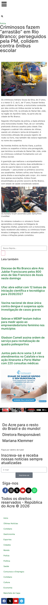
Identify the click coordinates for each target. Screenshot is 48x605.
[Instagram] (11, 490)
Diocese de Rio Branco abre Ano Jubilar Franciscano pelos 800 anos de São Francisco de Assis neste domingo (22, 273)
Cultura (6, 582)
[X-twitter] (17, 490)
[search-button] (2, 16)
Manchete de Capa (11, 593)
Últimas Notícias (10, 523)
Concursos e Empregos (13, 571)
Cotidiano (7, 529)
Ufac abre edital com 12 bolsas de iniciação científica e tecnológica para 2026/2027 (23, 291)
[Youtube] (23, 490)
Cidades (7, 545)
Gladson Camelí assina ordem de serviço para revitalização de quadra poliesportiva (23, 341)
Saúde (6, 566)
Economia (7, 587)
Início (5, 518)
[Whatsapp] (34, 490)
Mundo (6, 550)
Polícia (3, 23)
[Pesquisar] (3, 253)
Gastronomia (9, 534)
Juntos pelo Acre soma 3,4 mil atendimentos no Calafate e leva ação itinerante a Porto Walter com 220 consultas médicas (22, 358)
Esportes (7, 539)
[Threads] (28, 490)
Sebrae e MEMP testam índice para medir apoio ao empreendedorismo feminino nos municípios (23, 323)
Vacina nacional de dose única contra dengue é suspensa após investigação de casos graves (22, 306)
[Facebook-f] (5, 490)
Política (6, 561)
